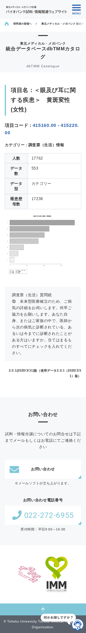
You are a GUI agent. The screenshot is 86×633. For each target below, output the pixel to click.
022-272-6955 (49, 515)
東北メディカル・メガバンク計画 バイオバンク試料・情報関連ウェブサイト (36, 9)
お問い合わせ (43, 469)
